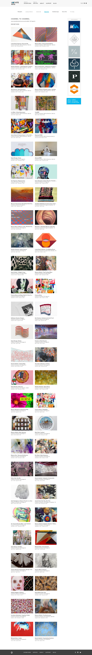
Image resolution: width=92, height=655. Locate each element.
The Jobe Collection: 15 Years (42, 363)
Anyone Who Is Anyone (40, 569)
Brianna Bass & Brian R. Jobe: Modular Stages (22, 226)
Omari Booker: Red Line (17, 386)
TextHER (37, 112)
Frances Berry (38, 295)
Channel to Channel (15, 159)
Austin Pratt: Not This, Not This (42, 500)
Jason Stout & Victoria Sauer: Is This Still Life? (22, 135)
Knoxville (64, 11)
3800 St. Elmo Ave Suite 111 (49, 136)
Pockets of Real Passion (41, 340)
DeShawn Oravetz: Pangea (17, 318)
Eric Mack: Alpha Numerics (41, 455)
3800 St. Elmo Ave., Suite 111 (25, 44)
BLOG (55, 3)
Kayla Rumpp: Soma (16, 157)
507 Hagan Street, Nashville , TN (49, 250)
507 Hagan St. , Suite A (24, 387)
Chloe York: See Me (15, 478)
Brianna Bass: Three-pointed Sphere (44, 43)
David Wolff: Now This (40, 592)
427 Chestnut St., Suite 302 (49, 616)
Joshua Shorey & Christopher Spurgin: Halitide (22, 569)
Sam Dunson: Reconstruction (18, 89)
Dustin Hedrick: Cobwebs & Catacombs (44, 478)
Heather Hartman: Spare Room (42, 386)
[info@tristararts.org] (86, 3)
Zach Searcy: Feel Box (16, 546)
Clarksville (38, 11)
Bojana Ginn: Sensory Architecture (19, 455)
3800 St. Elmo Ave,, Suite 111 (25, 67)
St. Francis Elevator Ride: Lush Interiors (21, 523)
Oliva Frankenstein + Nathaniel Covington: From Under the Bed (50, 66)
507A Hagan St (23, 250)
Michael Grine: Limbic (16, 638)
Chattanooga (55, 11)
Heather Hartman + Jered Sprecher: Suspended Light (24, 66)
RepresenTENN (38, 135)
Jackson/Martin (29, 11)
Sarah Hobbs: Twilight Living (18, 272)
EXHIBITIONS (27, 3)
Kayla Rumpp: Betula (16, 340)
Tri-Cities (72, 11)
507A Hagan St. (23, 227)
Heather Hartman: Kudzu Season (19, 249)
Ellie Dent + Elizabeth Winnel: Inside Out (45, 226)
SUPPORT (48, 3)
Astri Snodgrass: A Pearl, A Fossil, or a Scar (21, 500)
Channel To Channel (15, 44)
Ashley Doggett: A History (17, 592)
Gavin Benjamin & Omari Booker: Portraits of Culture (48, 180)
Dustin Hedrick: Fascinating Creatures (44, 638)
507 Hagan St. (32, 21)
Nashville (46, 11)
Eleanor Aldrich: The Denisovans (43, 615)
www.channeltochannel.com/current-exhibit (20, 21)
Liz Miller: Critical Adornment (18, 112)
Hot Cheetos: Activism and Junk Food (44, 318)
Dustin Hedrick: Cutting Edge (18, 363)
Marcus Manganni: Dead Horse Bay (19, 409)
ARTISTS (35, 3)
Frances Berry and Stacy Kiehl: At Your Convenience (24, 295)
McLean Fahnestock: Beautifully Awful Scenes (22, 203)
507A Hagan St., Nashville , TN (50, 502)
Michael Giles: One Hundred (42, 546)
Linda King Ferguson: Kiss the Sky (19, 43)
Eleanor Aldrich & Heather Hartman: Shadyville (46, 523)
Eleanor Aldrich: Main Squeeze (18, 432)
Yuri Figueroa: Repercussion (18, 180)
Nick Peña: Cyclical (39, 432)
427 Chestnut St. (23, 639)
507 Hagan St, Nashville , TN (49, 204)
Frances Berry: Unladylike (41, 409)
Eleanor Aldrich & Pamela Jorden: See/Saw (45, 89)
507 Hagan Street (23, 273)
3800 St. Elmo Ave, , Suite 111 (49, 44)
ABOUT (42, 3)
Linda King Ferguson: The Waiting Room (45, 249)
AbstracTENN (38, 157)
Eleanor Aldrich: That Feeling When (43, 272)
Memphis (20, 11)
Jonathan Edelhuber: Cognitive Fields (20, 615)
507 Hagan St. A (23, 365)
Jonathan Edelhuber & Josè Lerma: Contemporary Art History (50, 203)
